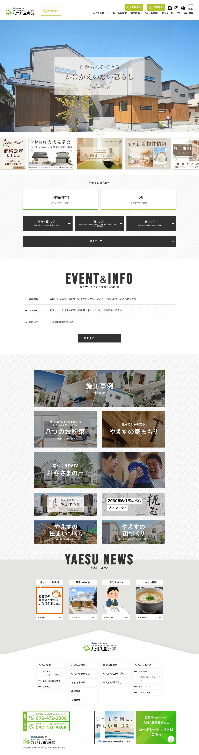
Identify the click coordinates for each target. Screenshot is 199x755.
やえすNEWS (116, 582)
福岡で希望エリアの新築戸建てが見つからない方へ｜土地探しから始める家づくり (93, 298)
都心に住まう (110, 664)
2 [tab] (96, 134)
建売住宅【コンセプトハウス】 (52, 673)
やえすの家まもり (80, 673)
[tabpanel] (99, 76)
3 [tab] (98, 134)
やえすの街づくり (112, 682)
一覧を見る (87, 338)
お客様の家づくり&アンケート (150, 679)
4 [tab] (101, 134)
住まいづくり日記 (49, 582)
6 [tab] (105, 134)
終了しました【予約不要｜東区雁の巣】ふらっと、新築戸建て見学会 (86, 310)
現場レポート (83, 582)
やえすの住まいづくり (114, 673)
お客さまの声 (78, 682)
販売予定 (46, 686)
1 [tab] (94, 134)
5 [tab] (103, 134)
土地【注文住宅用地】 (52, 680)
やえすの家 (45, 664)
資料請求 (158, 7)
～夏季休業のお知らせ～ (63, 322)
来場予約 (136, 7)
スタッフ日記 (150, 582)
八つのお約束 (78, 664)
